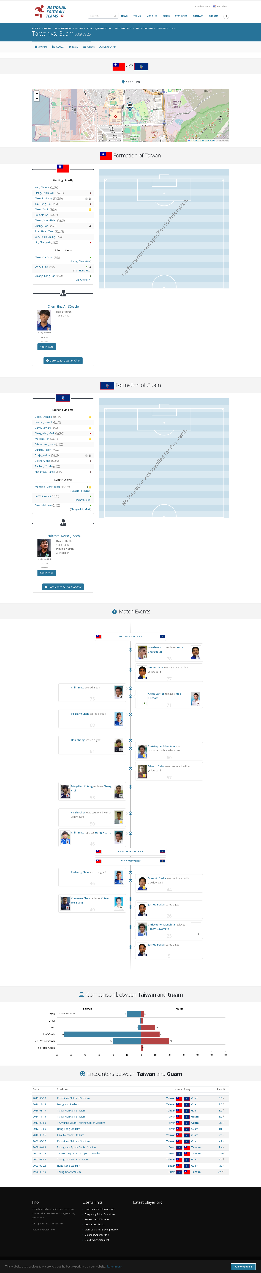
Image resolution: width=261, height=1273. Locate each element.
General (42, 47)
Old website (203, 6)
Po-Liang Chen (80, 713)
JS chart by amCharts (67, 1013)
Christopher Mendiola (161, 746)
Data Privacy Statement (97, 1239)
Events (90, 47)
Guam (75, 47)
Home (178, 1089)
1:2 (220, 1116)
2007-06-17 (39, 1153)
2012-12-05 (39, 1128)
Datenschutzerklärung (96, 1234)
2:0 (220, 1104)
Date (36, 1089)
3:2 (220, 1110)
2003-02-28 (39, 1165)
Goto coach (64, 360)
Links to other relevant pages (100, 1209)
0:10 (220, 1153)
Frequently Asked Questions (100, 1214)
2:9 (220, 1172)
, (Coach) (63, 306)
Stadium (62, 1089)
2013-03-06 (39, 1122)
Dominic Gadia (157, 878)
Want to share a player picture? (101, 1229)
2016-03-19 (39, 1110)
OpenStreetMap (208, 140)
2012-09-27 (39, 1135)
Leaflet (193, 140)
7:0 (220, 1165)
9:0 (220, 1159)
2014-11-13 (39, 1116)
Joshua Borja (156, 904)
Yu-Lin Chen (78, 812)
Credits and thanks (95, 1224)
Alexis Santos (156, 693)
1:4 (220, 1147)
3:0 (220, 1098)
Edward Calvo (156, 766)
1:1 (220, 1128)
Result (221, 1089)
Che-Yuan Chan (80, 898)
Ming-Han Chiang (82, 786)
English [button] (221, 6)
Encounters (109, 47)
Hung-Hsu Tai (103, 832)
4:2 (220, 1141)
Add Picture (46, 346)
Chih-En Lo (77, 687)
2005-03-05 (39, 1159)
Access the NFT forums (97, 1219)
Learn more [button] (114, 1266)
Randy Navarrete (158, 928)
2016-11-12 (39, 1104)
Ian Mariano (155, 667)
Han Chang (78, 740)
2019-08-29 (39, 1098)
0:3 (220, 1122)
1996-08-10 (39, 1172)
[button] (130, 107)
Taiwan (59, 47)
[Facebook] (226, 16)
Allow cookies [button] (243, 1266)
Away (187, 1089)
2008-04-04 (39, 1147)
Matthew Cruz (157, 647)
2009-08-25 (39, 1141)
